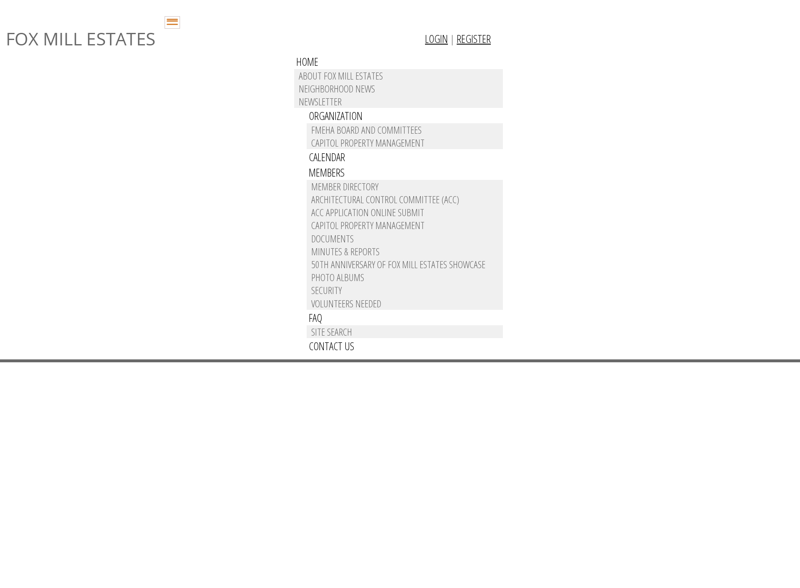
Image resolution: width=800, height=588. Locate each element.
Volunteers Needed (346, 303)
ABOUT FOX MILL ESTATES (341, 75)
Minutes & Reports (345, 251)
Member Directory (344, 186)
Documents (332, 238)
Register (474, 38)
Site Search (331, 332)
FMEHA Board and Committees (366, 130)
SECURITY (326, 290)
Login (436, 38)
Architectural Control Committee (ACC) (385, 199)
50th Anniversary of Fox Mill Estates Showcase (398, 264)
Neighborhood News (337, 88)
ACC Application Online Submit (367, 212)
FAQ (315, 317)
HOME (307, 61)
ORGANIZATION (335, 115)
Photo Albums (337, 277)
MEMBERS (327, 172)
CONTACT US (331, 346)
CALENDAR (327, 156)
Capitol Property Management (368, 142)
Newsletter (320, 101)
